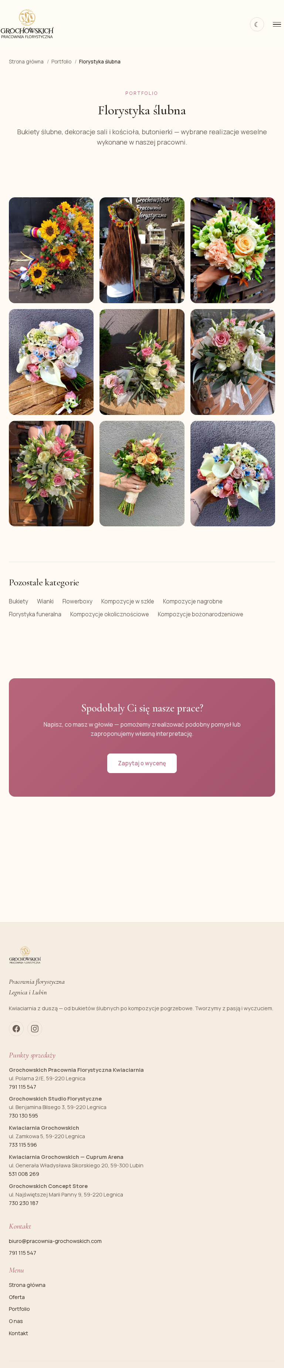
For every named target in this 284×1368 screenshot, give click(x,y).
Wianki (45, 601)
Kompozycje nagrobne (193, 601)
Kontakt (18, 1333)
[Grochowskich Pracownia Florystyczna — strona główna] (27, 24)
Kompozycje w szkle (127, 601)
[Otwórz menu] (277, 24)
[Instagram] (34, 1028)
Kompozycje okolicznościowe (109, 614)
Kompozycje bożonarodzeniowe (200, 614)
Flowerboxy (77, 601)
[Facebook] (16, 1028)
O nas (16, 1320)
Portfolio (19, 1308)
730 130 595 (23, 1115)
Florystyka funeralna (35, 614)
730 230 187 (23, 1202)
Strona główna (27, 1284)
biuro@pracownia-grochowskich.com (55, 1240)
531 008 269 (24, 1173)
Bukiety (18, 601)
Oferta (17, 1297)
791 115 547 (22, 1086)
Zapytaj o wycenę (142, 763)
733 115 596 (23, 1144)
